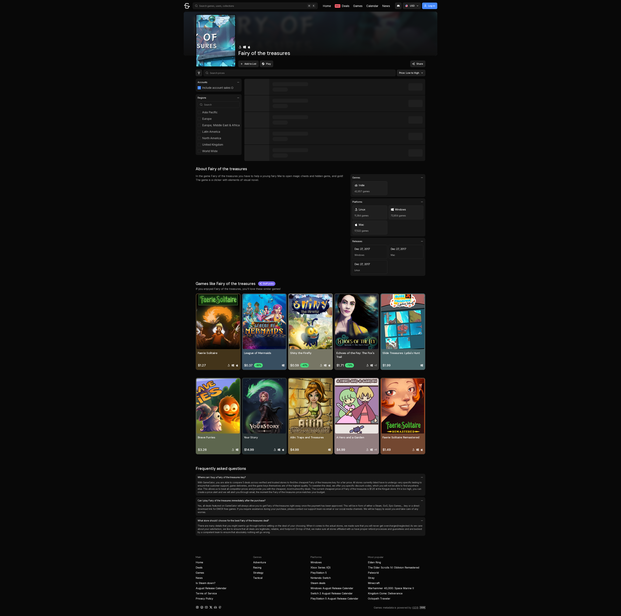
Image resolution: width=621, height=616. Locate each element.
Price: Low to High (409, 72)
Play (268, 63)
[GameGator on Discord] (398, 6)
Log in (431, 5)
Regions (202, 97)
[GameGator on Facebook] (201, 607)
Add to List (250, 63)
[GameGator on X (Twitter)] (210, 607)
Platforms (357, 201)
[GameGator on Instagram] (197, 607)
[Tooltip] (232, 87)
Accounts (202, 82)
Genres (356, 177)
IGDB (415, 607)
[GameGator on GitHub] (220, 607)
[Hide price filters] (199, 73)
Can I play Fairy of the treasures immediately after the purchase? (232, 500)
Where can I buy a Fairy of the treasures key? (222, 477)
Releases (357, 241)
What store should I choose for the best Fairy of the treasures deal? (233, 520)
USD (412, 5)
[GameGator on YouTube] (206, 607)
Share (419, 63)
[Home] (187, 6)
